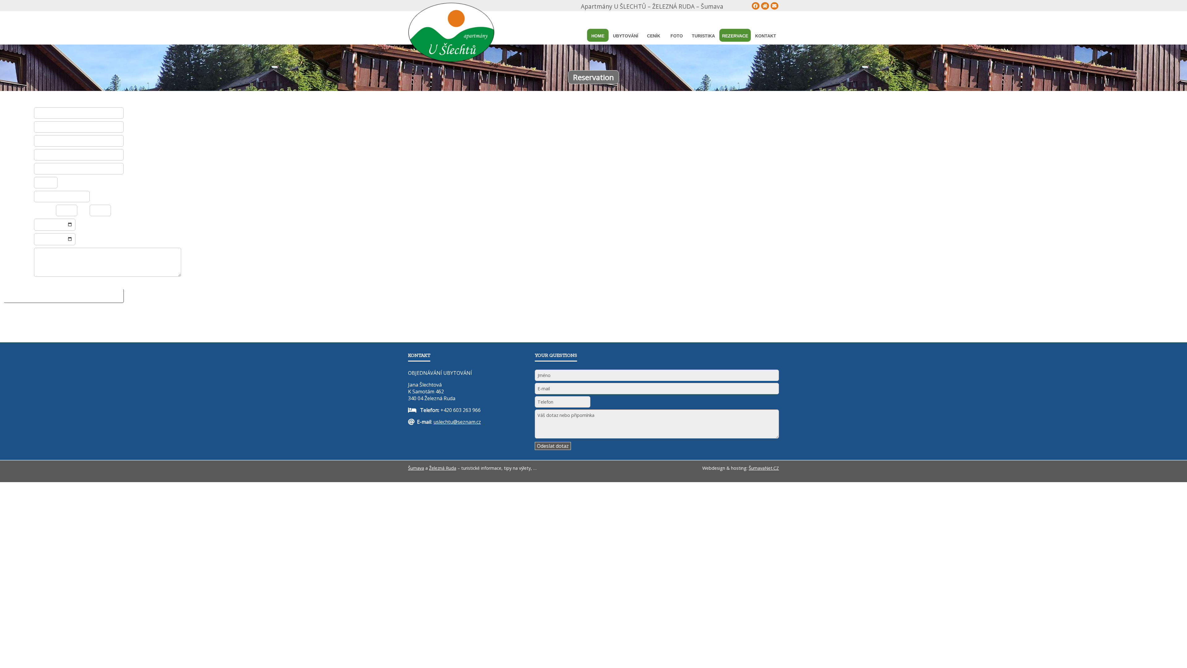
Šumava (416, 468)
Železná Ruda (442, 468)
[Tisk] (775, 6)
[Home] (765, 6)
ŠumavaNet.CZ (764, 468)
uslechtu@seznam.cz (457, 421)
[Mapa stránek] (756, 6)
